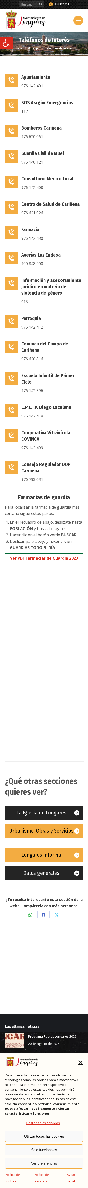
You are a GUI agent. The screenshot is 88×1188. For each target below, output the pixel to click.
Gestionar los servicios (43, 1123)
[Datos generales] (44, 873)
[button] (6, 43)
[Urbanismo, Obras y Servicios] (44, 831)
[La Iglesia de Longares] (44, 813)
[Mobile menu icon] (78, 20)
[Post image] (14, 1040)
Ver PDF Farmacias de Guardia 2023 (44, 558)
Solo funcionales (44, 1150)
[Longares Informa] (44, 855)
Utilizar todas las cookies (44, 1136)
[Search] (40, 4)
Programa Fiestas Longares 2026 (52, 1036)
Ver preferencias (44, 1163)
